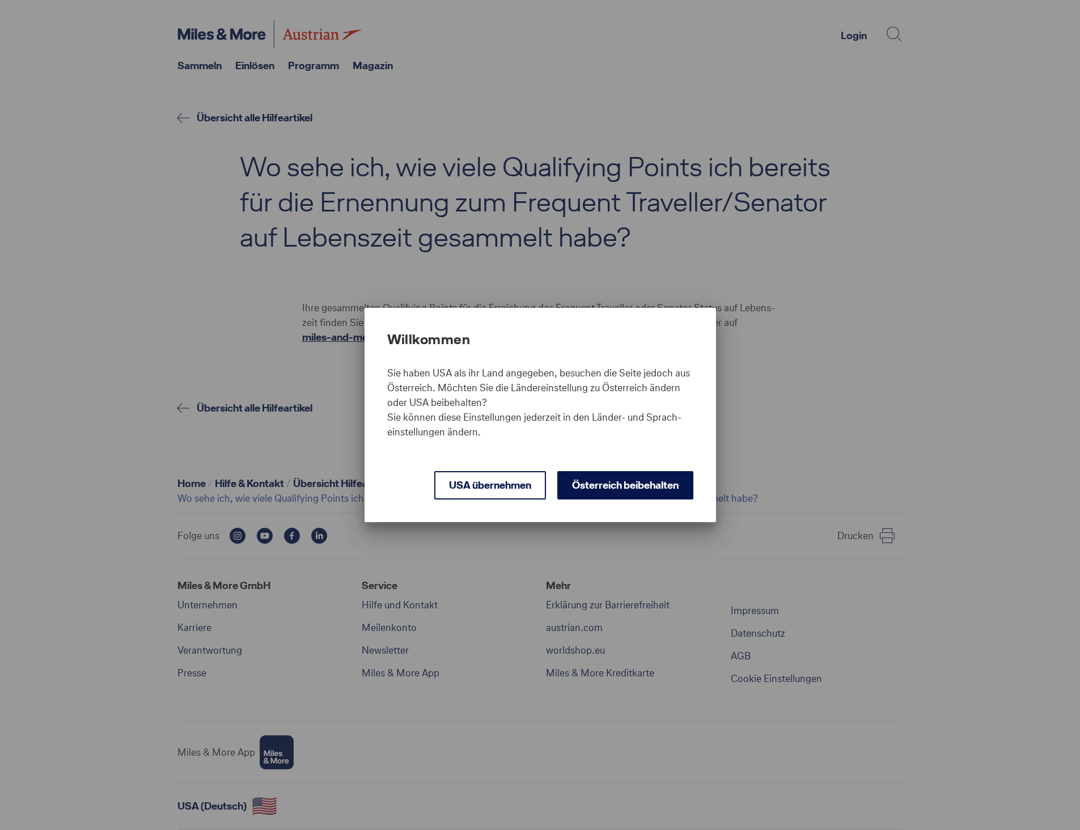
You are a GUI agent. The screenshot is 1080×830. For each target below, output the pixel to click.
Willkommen (429, 340)
